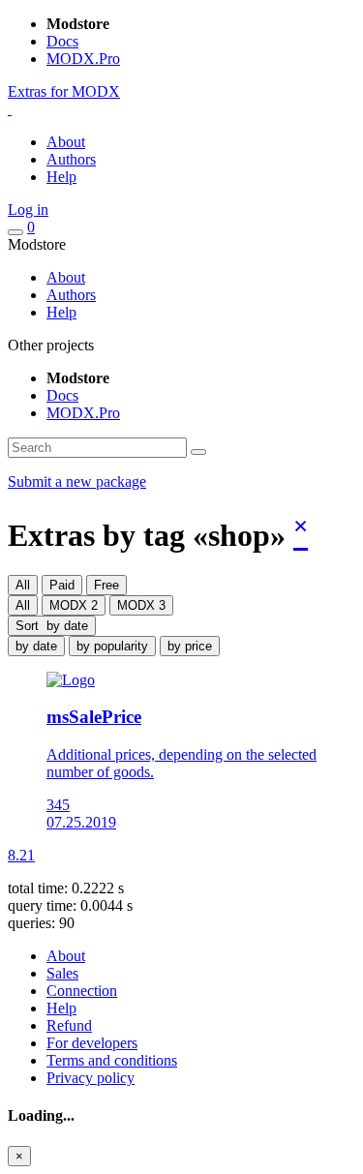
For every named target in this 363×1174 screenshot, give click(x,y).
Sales (62, 973)
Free (106, 585)
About (65, 142)
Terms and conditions (111, 1060)
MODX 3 (141, 605)
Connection (81, 990)
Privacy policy (90, 1077)
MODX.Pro (83, 58)
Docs (62, 41)
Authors (71, 159)
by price (189, 646)
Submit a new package (77, 481)
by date (36, 646)
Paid (62, 585)
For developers (91, 1043)
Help (61, 176)
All (22, 585)
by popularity (112, 646)
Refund (69, 1025)
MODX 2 (73, 605)
